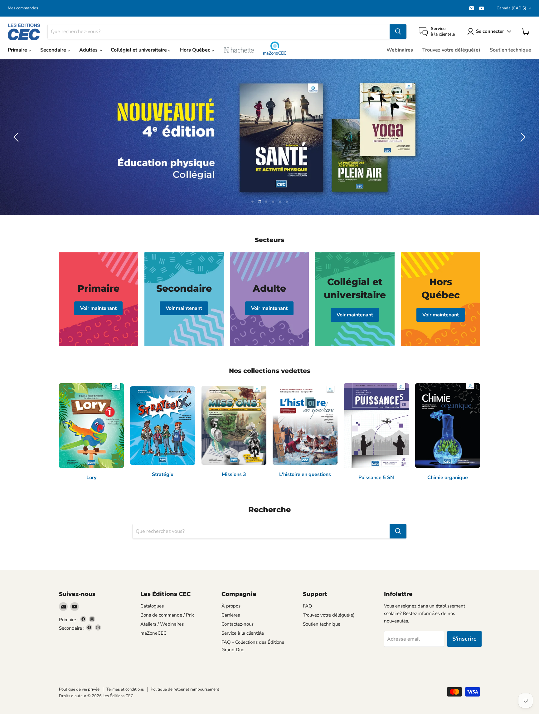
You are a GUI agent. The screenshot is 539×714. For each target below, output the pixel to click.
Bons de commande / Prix (167, 615)
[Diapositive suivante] (522, 137)
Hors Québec (195, 50)
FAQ (307, 606)
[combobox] (219, 31)
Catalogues (152, 606)
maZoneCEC (274, 48)
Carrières (230, 615)
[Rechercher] (398, 31)
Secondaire (53, 50)
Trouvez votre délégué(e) (451, 50)
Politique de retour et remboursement (185, 689)
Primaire (18, 50)
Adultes (89, 50)
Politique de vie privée (79, 689)
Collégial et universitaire (139, 50)
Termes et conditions (125, 689)
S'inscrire (464, 638)
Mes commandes (23, 8)
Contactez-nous (237, 624)
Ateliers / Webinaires (162, 624)
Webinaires (399, 50)
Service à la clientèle (242, 633)
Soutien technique (510, 50)
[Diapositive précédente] (17, 137)
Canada (511, 8)
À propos (230, 606)
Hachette (239, 50)
